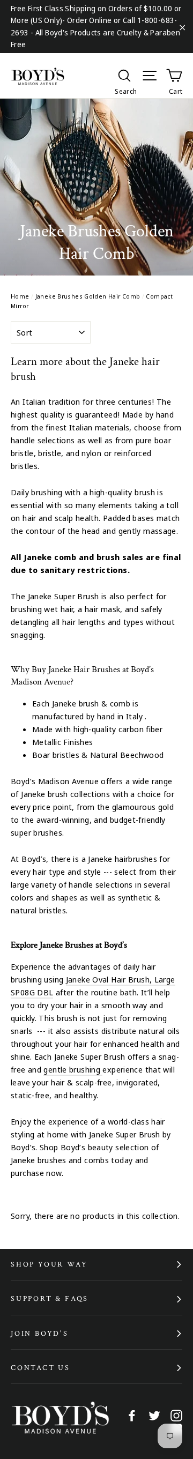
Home (20, 296)
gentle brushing (72, 1069)
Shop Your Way (49, 1264)
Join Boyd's (40, 1333)
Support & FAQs (49, 1299)
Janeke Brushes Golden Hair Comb (87, 296)
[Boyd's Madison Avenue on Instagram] (176, 1414)
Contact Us (40, 1368)
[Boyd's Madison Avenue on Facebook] (132, 1414)
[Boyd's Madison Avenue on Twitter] (154, 1414)
